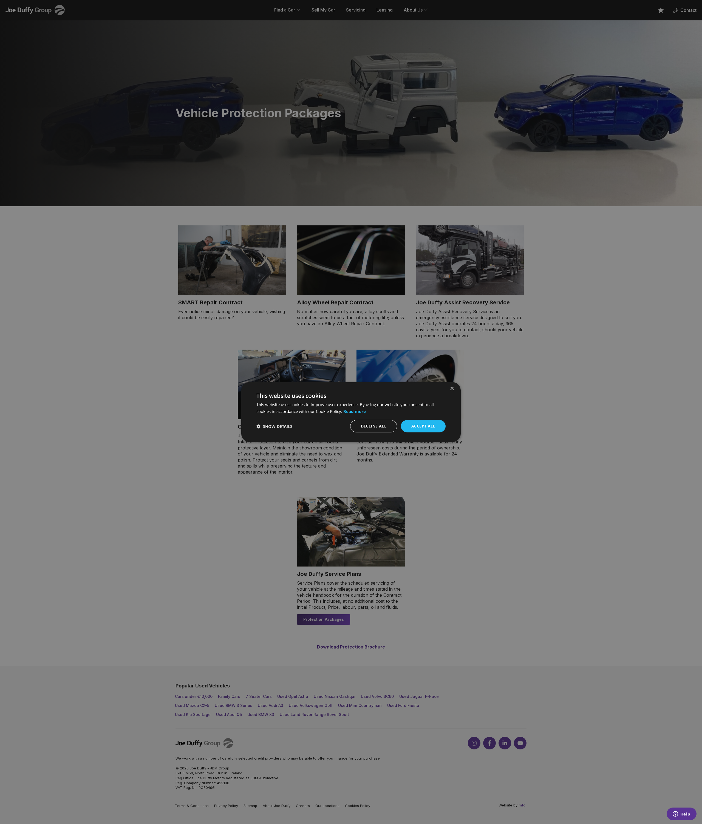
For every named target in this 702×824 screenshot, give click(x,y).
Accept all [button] (423, 426)
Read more (354, 411)
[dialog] (351, 412)
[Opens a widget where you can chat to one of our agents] (681, 814)
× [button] (452, 388)
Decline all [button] (373, 426)
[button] (274, 426)
